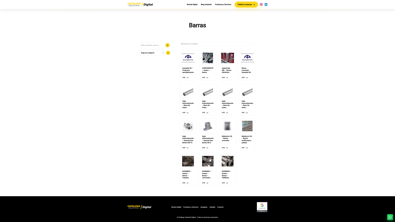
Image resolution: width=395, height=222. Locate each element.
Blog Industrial (206, 4)
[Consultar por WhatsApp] (390, 217)
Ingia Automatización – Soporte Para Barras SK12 (208, 139)
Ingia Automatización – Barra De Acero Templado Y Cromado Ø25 (208, 104)
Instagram (203, 207)
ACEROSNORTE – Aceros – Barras (207, 70)
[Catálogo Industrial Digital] (140, 4)
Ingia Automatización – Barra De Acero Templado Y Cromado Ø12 (188, 104)
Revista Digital (192, 4)
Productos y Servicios (223, 4)
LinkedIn (212, 207)
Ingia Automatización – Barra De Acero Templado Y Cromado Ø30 (227, 104)
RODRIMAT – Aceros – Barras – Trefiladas (226, 174)
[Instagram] (261, 4)
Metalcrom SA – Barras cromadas (227, 138)
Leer (183, 77)
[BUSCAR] (167, 45)
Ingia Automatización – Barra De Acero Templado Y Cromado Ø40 (247, 104)
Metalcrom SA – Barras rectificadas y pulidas (247, 139)
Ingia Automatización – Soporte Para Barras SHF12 (188, 139)
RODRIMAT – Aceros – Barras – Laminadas (206, 174)
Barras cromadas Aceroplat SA (246, 70)
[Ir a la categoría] (168, 53)
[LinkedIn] (265, 4)
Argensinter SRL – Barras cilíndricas (226, 70)
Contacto (220, 207)
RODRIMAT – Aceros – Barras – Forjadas (187, 174)
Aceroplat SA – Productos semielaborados (188, 70)
